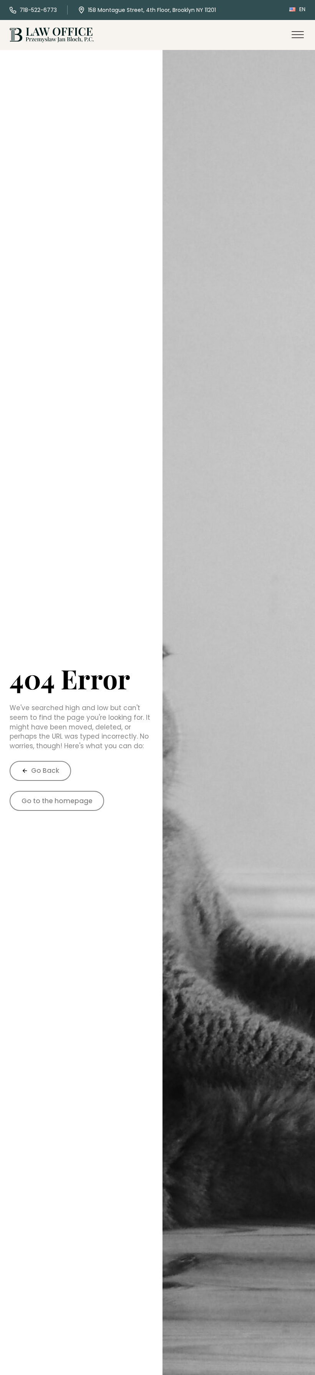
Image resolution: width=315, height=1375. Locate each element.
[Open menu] (297, 35)
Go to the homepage (57, 800)
